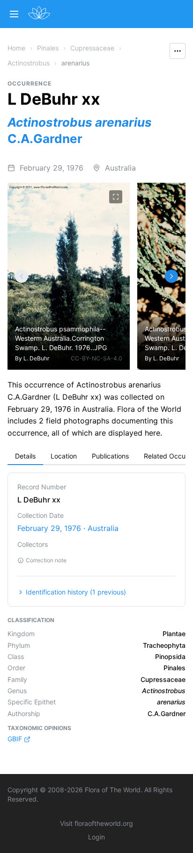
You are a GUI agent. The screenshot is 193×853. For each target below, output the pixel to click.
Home (16, 48)
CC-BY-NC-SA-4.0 (96, 358)
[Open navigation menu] (14, 14)
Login (96, 837)
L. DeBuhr (36, 358)
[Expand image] (115, 196)
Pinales (48, 48)
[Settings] (21, 276)
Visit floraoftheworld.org (96, 823)
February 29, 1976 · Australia (68, 528)
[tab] (25, 456)
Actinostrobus (28, 63)
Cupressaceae (92, 48)
